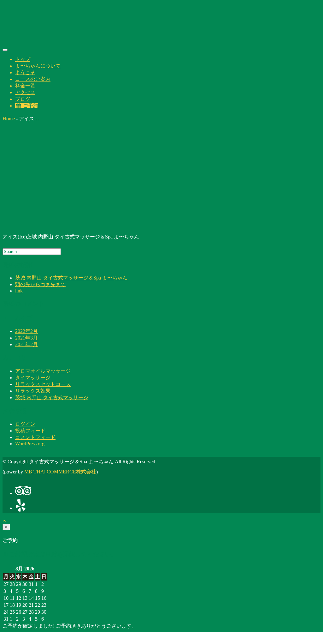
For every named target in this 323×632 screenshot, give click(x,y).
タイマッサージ (32, 377)
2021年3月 (26, 337)
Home (9, 118)
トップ (22, 59)
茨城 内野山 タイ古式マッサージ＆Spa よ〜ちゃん (71, 277)
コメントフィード (35, 437)
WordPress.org (29, 443)
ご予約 (30, 105)
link (19, 290)
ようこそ (25, 72)
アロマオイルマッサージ (43, 371)
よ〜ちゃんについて (38, 66)
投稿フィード (30, 430)
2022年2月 (26, 331)
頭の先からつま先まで (40, 284)
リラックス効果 (32, 391)
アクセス (25, 92)
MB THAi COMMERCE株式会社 (60, 471)
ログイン (25, 424)
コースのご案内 (32, 79)
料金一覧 (25, 85)
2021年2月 (26, 344)
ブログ (22, 99)
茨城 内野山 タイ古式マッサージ (51, 397)
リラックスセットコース (43, 384)
